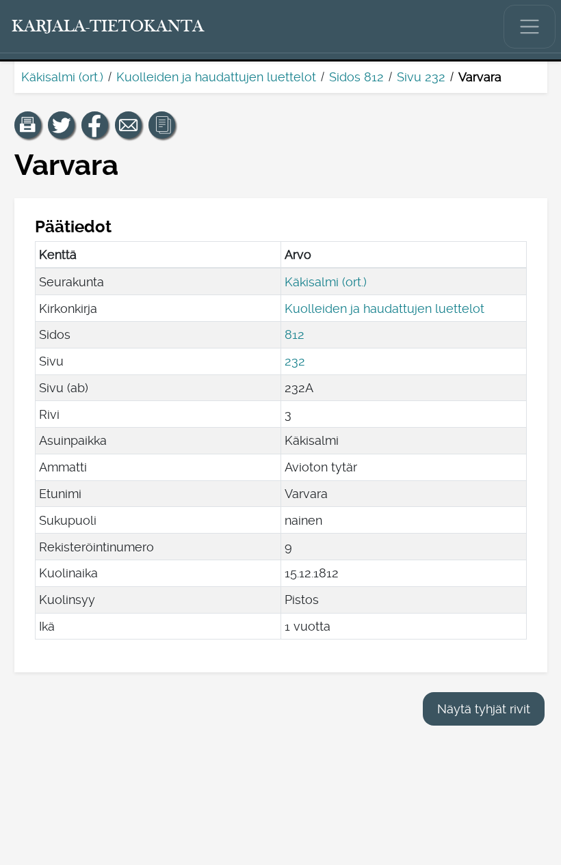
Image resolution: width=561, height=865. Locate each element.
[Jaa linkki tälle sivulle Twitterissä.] (61, 125)
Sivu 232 (421, 77)
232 (295, 361)
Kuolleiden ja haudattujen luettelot (216, 77)
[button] (28, 125)
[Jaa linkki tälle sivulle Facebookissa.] (95, 125)
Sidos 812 (356, 77)
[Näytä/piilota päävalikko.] (530, 27)
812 (294, 334)
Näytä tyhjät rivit (483, 709)
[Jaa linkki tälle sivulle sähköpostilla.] (128, 125)
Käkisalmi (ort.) (62, 77)
